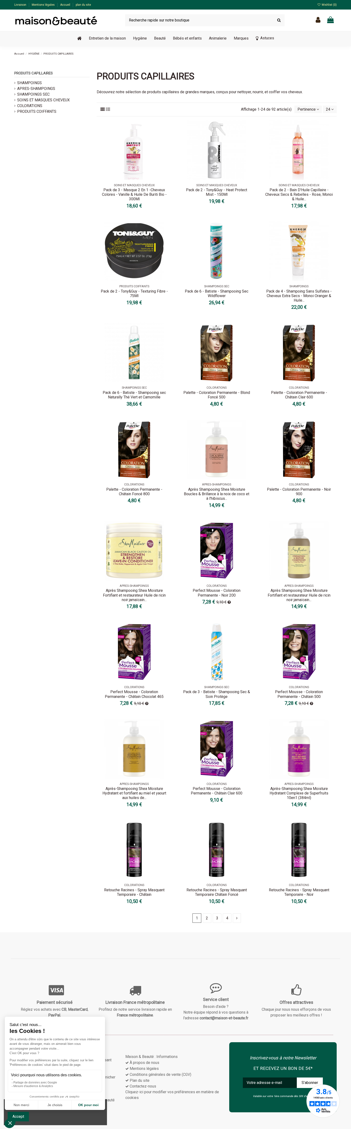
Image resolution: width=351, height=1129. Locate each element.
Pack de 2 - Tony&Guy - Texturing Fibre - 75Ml (134, 293)
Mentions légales (43, 4)
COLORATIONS (29, 105)
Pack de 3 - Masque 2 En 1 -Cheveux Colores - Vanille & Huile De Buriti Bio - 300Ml (134, 194)
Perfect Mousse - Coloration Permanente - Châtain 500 (299, 694)
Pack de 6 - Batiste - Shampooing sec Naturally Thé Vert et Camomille (134, 394)
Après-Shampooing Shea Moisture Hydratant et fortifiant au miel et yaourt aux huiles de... (134, 793)
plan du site (83, 4)
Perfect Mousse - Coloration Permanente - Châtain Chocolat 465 (134, 694)
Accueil (65, 4)
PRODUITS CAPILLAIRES (33, 73)
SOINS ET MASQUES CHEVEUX (43, 100)
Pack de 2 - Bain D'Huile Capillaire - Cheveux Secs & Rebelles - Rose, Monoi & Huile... (299, 194)
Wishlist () (329, 4)
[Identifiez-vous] (318, 20)
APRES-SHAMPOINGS (36, 88)
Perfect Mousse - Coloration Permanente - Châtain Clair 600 (216, 790)
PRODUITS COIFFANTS (36, 111)
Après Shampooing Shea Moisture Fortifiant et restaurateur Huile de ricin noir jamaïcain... (134, 595)
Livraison (20, 4)
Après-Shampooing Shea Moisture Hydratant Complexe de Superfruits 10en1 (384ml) (299, 793)
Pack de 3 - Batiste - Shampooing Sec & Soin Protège (216, 694)
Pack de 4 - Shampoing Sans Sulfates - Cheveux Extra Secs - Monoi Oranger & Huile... (299, 296)
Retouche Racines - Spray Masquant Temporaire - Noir (299, 892)
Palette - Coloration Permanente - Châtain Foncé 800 (134, 491)
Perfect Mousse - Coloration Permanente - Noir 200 (216, 592)
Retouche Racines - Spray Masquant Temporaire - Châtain (134, 892)
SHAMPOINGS (29, 83)
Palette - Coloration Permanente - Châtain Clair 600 (299, 394)
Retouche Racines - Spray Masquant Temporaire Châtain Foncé (216, 892)
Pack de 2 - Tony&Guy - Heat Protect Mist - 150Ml (216, 192)
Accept (18, 1116)
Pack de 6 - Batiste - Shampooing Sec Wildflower (216, 293)
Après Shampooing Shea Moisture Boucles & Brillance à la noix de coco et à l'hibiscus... (216, 494)
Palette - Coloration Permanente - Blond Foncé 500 (216, 394)
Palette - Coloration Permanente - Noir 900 (299, 491)
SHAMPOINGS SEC (33, 94)
